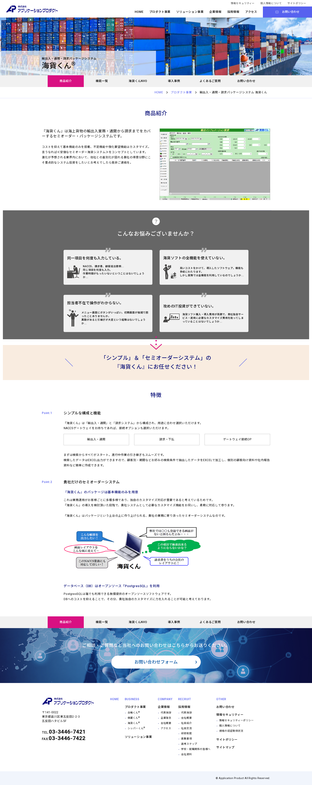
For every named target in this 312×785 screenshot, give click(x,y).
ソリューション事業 (189, 12)
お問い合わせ (246, 81)
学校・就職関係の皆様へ (196, 749)
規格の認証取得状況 (231, 730)
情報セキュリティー (243, 3)
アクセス (251, 12)
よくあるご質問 (210, 81)
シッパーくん (136, 728)
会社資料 (186, 754)
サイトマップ (225, 747)
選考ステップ (189, 743)
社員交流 (186, 728)
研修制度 (186, 733)
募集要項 (186, 738)
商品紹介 (66, 81)
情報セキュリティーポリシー (236, 720)
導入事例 (174, 81)
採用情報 (233, 12)
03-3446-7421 (67, 731)
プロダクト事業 (160, 12)
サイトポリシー (296, 3)
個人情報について (271, 3)
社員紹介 (186, 723)
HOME (139, 12)
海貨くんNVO (138, 81)
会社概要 (166, 723)
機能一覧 (102, 81)
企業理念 (166, 717)
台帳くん (134, 712)
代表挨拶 (166, 712)
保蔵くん (134, 717)
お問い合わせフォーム (156, 662)
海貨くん (134, 723)
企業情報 (215, 12)
